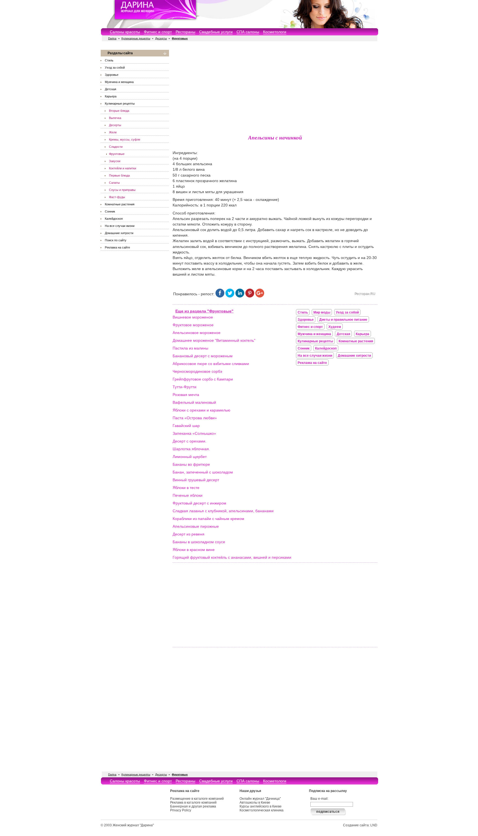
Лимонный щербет (190, 456)
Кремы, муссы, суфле (124, 139)
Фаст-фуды (117, 197)
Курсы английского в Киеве (261, 806)
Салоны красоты (125, 32)
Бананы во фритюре (191, 464)
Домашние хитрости (119, 233)
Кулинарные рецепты (135, 38)
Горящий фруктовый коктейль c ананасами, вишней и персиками (232, 557)
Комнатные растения (119, 204)
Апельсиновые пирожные (196, 526)
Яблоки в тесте (186, 487)
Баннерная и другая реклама (193, 806)
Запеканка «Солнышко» (194, 433)
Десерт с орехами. (189, 441)
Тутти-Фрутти (184, 387)
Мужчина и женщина (119, 82)
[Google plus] (259, 296)
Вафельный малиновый (194, 402)
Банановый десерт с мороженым (203, 356)
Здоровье (111, 74)
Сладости (116, 146)
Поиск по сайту (115, 240)
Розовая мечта (186, 394)
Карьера (110, 96)
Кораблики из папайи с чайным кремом (208, 518)
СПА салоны (248, 32)
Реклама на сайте (117, 247)
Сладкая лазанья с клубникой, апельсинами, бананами (223, 511)
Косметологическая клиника (262, 810)
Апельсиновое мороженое (196, 332)
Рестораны (185, 32)
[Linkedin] (239, 296)
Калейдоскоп (114, 218)
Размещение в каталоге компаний (197, 799)
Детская (110, 89)
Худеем (334, 327)
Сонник (110, 211)
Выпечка (115, 118)
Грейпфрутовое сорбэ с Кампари (203, 379)
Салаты (114, 182)
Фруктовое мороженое (193, 325)
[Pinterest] (249, 296)
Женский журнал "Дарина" (133, 825)
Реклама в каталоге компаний (193, 802)
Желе (113, 132)
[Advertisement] (275, 88)
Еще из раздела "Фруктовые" (204, 311)
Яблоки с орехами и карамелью (201, 410)
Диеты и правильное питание (343, 320)
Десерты (161, 38)
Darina (112, 38)
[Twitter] (229, 296)
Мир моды (321, 312)
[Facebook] (219, 296)
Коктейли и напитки (122, 168)
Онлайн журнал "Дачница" (260, 799)
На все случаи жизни (119, 225)
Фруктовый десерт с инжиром (199, 503)
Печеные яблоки (187, 495)
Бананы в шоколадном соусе (199, 542)
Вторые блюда (119, 110)
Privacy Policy (180, 810)
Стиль (109, 60)
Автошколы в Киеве (255, 802)
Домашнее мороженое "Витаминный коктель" (214, 340)
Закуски (114, 161)
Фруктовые (116, 154)
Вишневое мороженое (193, 317)
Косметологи (274, 32)
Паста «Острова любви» (195, 418)
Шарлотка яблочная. (191, 449)
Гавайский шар (186, 425)
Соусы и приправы (122, 189)
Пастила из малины (190, 348)
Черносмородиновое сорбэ (197, 371)
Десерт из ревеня (188, 534)
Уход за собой (115, 67)
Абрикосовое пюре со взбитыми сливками (211, 363)
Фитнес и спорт (158, 32)
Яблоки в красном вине (194, 549)
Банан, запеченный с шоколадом (203, 472)
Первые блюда (119, 175)
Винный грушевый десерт (196, 480)
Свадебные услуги (216, 32)
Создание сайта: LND (360, 825)
